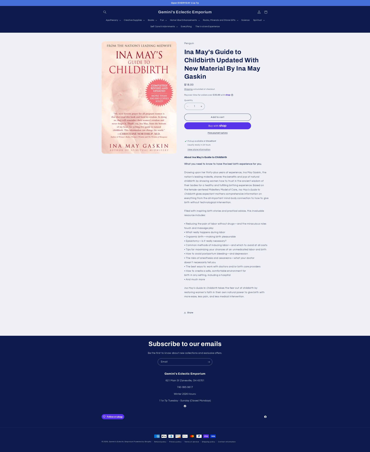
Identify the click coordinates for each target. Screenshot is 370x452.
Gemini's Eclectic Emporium (121, 441)
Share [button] (190, 313)
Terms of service (191, 442)
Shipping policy (208, 442)
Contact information (227, 442)
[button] (105, 12)
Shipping (188, 89)
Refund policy (160, 442)
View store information (198, 149)
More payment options (218, 133)
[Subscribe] (209, 361)
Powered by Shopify (142, 441)
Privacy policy (175, 442)
